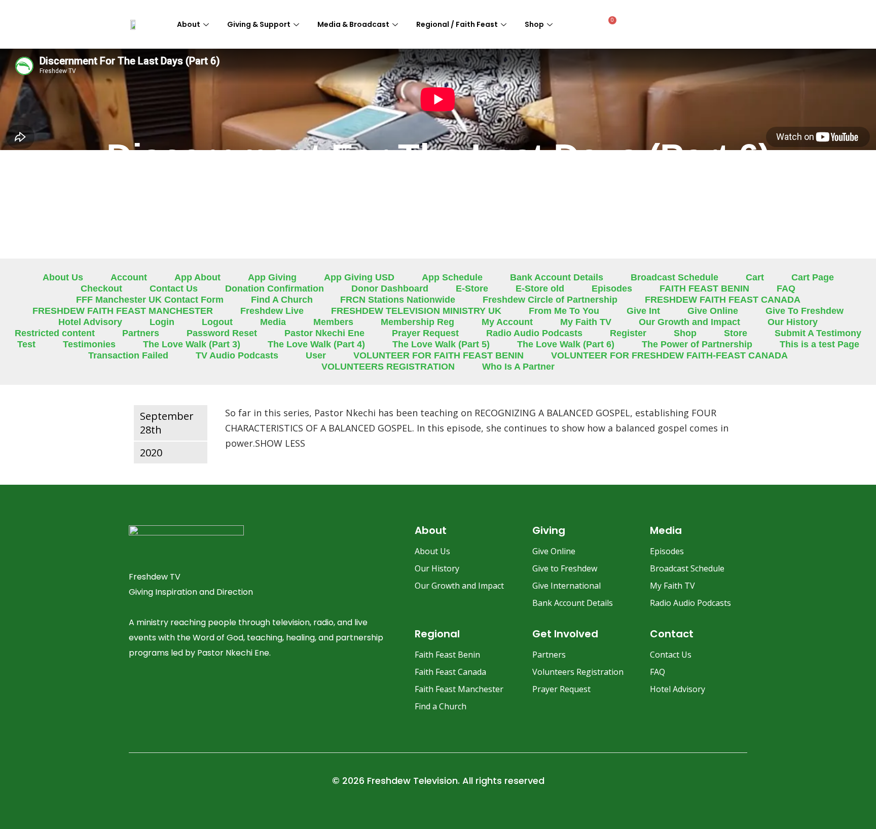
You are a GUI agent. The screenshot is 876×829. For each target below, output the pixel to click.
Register (628, 333)
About (188, 24)
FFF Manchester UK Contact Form (150, 300)
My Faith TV (585, 322)
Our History (793, 322)
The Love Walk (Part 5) (441, 344)
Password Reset (222, 333)
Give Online (712, 311)
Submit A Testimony (818, 333)
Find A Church (282, 300)
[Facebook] (135, 692)
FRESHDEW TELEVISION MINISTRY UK (416, 311)
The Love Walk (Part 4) (316, 344)
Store (735, 333)
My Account (507, 322)
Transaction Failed (128, 355)
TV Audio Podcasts (237, 355)
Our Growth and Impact (689, 322)
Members (333, 322)
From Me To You (564, 311)
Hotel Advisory (90, 322)
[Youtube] (188, 692)
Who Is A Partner (518, 367)
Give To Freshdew (804, 311)
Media (273, 322)
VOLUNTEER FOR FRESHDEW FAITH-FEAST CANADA (669, 355)
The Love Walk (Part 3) (191, 344)
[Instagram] (162, 692)
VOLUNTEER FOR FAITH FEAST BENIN (438, 355)
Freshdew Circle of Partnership (550, 300)
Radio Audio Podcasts (534, 333)
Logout (217, 322)
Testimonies (89, 344)
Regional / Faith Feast (457, 24)
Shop (534, 24)
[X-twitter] (215, 692)
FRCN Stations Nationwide (397, 300)
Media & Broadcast (353, 24)
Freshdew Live (272, 311)
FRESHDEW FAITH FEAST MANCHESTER (122, 311)
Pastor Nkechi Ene (324, 333)
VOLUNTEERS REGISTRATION (388, 367)
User (316, 355)
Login (162, 322)
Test (26, 344)
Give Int (643, 311)
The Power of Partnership (697, 344)
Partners (140, 333)
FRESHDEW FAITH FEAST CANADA (722, 300)
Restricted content (55, 333)
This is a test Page (819, 344)
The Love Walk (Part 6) (565, 344)
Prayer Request (425, 333)
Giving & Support (258, 24)
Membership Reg (417, 322)
